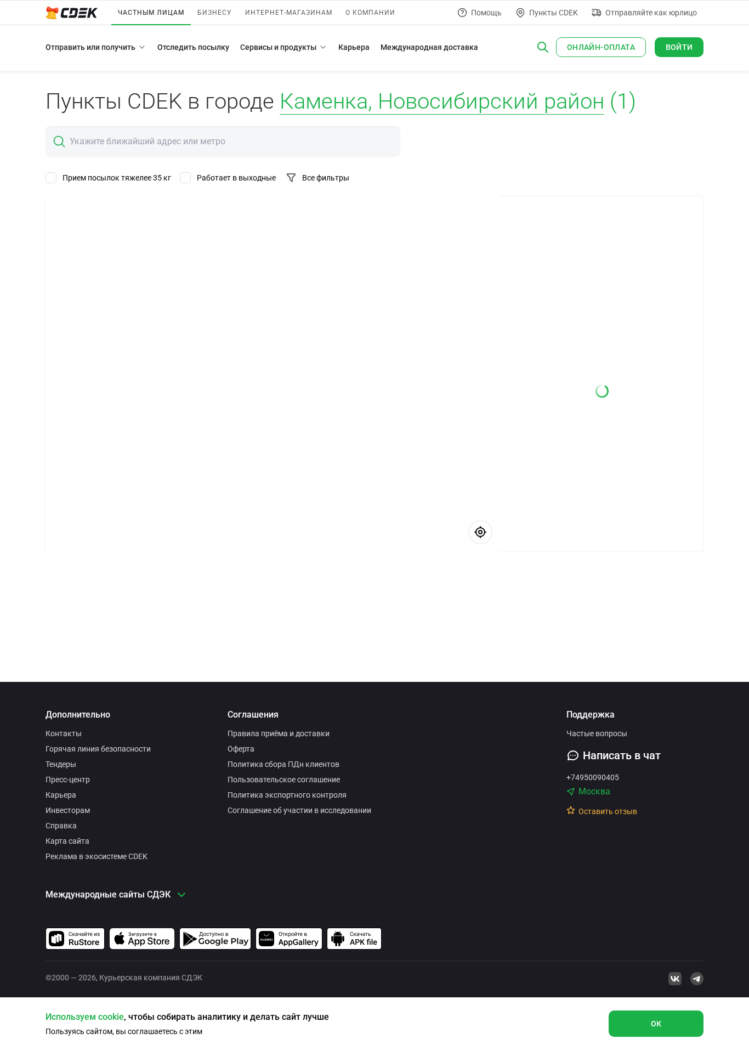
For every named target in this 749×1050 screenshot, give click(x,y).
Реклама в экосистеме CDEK (96, 856)
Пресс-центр (68, 779)
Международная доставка (429, 47)
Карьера (354, 47)
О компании (370, 12)
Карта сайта (67, 841)
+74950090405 (592, 777)
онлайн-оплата (601, 47)
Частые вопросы (596, 733)
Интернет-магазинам (288, 12)
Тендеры (61, 764)
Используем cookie (85, 1017)
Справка (61, 825)
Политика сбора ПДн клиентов (283, 764)
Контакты (64, 733)
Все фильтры (325, 177)
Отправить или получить (90, 47)
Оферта (241, 748)
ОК (656, 1023)
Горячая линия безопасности (98, 748)
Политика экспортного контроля (287, 795)
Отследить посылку (193, 47)
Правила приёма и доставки (279, 733)
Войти (679, 47)
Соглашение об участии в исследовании (299, 810)
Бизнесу (214, 12)
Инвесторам (68, 810)
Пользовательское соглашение (284, 779)
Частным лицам (151, 12)
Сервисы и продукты (278, 47)
